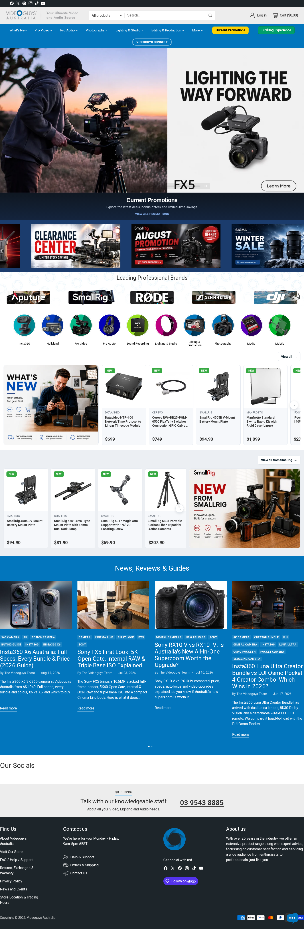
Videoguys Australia (41, 917)
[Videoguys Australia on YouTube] (43, 4)
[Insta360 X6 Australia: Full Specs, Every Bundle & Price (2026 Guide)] (36, 605)
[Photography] (223, 326)
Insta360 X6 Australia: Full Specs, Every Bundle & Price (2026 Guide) (35, 659)
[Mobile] (279, 326)
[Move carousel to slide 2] (122, 186)
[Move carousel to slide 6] (192, 186)
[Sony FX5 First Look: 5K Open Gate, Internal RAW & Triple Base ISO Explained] (113, 605)
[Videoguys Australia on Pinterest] (24, 4)
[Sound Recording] (137, 326)
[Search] (210, 15)
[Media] (251, 326)
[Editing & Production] (194, 326)
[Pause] (206, 186)
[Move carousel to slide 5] (174, 186)
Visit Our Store (11, 852)
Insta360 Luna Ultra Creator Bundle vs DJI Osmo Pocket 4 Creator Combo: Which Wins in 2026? (267, 676)
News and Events (13, 889)
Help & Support (82, 857)
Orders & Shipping (84, 865)
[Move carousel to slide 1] (105, 186)
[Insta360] (24, 326)
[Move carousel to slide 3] (140, 186)
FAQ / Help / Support (16, 860)
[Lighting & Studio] (166, 326)
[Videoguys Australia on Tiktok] (36, 4)
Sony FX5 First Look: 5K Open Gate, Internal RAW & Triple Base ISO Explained (111, 659)
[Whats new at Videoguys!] (51, 405)
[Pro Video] (81, 326)
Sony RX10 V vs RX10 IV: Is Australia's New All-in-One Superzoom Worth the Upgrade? (189, 654)
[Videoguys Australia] (44, 15)
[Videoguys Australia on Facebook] (12, 4)
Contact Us (78, 873)
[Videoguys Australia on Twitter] (18, 4)
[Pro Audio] (109, 326)
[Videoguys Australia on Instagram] (30, 4)
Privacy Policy (11, 881)
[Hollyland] (52, 326)
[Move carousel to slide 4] (157, 186)
